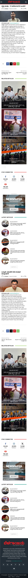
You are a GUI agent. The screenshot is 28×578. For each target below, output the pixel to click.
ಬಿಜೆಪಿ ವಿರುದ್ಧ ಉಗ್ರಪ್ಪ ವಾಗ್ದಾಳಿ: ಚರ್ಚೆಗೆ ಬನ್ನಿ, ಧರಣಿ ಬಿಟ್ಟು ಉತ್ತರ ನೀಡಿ (14, 105)
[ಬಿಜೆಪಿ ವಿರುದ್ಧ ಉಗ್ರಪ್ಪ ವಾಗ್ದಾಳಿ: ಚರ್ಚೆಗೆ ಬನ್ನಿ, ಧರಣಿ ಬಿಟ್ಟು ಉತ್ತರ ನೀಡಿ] (14, 95)
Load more (13, 267)
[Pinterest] (14, 63)
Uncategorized (14, 130)
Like (5, 175)
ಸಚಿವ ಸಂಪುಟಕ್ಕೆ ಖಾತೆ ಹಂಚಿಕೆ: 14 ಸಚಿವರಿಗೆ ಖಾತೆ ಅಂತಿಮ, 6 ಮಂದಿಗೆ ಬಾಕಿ (17, 252)
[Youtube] (14, 568)
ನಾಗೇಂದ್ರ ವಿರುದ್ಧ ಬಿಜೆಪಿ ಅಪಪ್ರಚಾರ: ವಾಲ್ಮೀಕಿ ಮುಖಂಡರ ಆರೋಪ (17, 261)
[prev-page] (2, 167)
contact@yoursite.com (17, 561)
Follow (14, 175)
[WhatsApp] (18, 63)
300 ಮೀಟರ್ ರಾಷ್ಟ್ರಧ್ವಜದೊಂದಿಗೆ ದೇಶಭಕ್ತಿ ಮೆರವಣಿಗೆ (14, 161)
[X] (11, 63)
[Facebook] (7, 63)
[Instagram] (7, 564)
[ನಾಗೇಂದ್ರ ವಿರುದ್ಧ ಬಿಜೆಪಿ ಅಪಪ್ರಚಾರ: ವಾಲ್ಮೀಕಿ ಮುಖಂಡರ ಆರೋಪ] (5, 260)
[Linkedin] (11, 564)
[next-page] (5, 167)
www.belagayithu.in (14, 23)
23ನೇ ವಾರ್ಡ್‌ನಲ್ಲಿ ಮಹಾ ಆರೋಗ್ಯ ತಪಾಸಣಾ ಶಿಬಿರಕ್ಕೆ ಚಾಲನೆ (14, 133)
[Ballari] (2, 9)
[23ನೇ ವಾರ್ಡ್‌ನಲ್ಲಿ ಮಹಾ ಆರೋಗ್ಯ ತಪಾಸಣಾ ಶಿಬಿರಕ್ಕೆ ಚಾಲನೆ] (14, 122)
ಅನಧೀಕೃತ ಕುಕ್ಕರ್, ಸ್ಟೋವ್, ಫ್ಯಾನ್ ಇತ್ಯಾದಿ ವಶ (6, 73)
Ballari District (13, 103)
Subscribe (5, 183)
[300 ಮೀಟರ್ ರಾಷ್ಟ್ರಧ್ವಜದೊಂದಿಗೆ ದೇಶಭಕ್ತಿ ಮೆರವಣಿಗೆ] (14, 150)
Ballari (6, 8)
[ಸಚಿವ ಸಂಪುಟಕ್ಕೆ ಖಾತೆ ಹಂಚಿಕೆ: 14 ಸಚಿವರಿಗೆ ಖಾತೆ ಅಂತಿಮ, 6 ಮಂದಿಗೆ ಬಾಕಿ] (5, 251)
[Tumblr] (19, 564)
